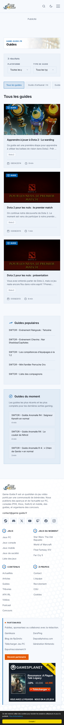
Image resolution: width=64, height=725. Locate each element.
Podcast (6, 605)
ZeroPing (37, 633)
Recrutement (40, 583)
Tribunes (6, 589)
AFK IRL (6, 594)
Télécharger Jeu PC (15, 644)
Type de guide (40, 64)
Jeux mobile (8, 548)
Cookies (38, 594)
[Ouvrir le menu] (58, 6)
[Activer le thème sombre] (51, 6)
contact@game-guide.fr (14, 513)
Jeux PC (6, 537)
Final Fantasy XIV (42, 549)
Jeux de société (10, 553)
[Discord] (14, 521)
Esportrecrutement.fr (15, 649)
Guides (5, 583)
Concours (7, 610)
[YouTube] (30, 521)
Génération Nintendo (43, 644)
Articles (6, 578)
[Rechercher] (43, 6)
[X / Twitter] (22, 521)
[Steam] (5, 521)
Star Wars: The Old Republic (43, 538)
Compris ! (32, 721)
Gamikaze (10, 633)
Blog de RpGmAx (13, 638)
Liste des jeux (9, 558)
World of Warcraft (43, 544)
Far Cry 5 (38, 555)
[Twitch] (38, 521)
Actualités (7, 573)
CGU (36, 589)
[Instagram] (54, 521)
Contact (38, 573)
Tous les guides (14, 85)
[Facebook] (46, 521)
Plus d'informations (16, 716)
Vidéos (5, 599)
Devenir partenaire (16, 657)
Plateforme (14, 64)
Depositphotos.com (43, 638)
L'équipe (38, 578)
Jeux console (9, 542)
